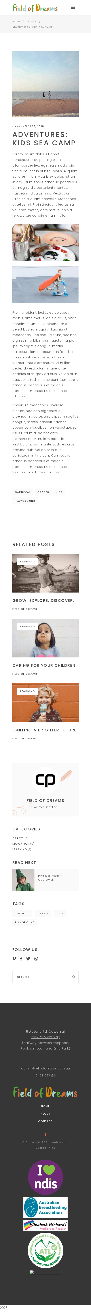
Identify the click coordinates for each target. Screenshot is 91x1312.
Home (16, 21)
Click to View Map (45, 1037)
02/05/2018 (35, 126)
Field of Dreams (24, 609)
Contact (45, 1121)
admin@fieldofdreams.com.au (45, 1068)
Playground (25, 501)
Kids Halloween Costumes (50, 878)
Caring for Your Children (44, 665)
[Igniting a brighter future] (45, 702)
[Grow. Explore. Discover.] (45, 573)
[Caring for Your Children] (45, 638)
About (45, 1114)
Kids (59, 492)
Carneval (23, 492)
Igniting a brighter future (44, 730)
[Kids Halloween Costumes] (23, 880)
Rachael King (45, 1148)
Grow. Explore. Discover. (43, 600)
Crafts (31, 21)
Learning (27, 561)
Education (21, 844)
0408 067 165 (46, 1075)
